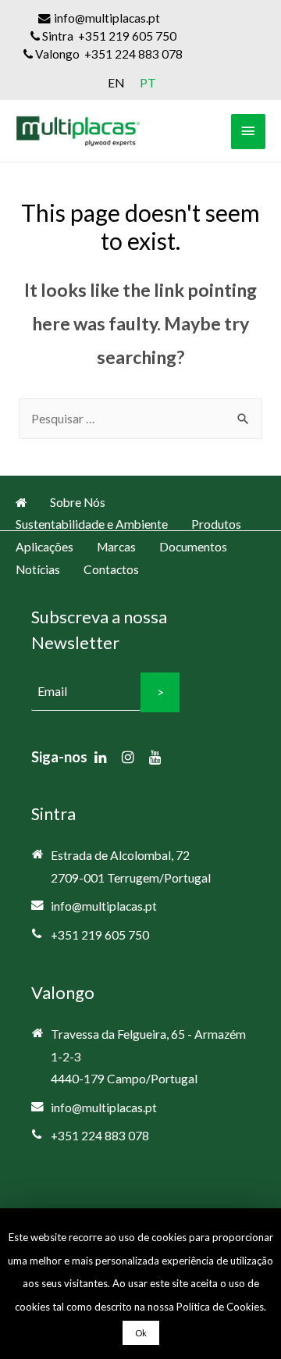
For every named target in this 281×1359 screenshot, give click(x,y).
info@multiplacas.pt (104, 906)
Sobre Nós (77, 502)
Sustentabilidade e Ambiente (92, 524)
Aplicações (44, 547)
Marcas (116, 547)
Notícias (38, 569)
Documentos (193, 547)
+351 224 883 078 (100, 1136)
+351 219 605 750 (100, 935)
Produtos (216, 524)
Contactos (111, 569)
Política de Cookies (220, 1306)
